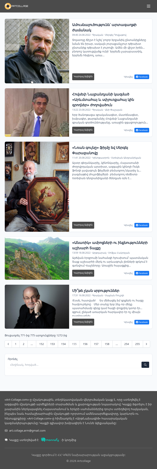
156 (85, 344)
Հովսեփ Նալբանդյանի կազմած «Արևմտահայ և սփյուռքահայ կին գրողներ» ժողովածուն (103, 99)
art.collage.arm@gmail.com (27, 430)
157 (96, 344)
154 (63, 344)
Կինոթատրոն (101, 157)
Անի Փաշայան (113, 109)
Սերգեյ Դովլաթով (115, 34)
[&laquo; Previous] (8, 344)
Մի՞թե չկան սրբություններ (95, 290)
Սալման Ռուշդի (114, 295)
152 (41, 344)
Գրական (97, 34)
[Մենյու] (148, 6)
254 (126, 344)
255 (137, 344)
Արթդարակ (99, 252)
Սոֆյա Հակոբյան (119, 252)
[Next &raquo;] (146, 344)
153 (52, 344)
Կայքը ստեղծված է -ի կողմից (42, 440)
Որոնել (12, 359)
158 (107, 344)
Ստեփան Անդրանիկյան (126, 157)
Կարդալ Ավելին (83, 76)
